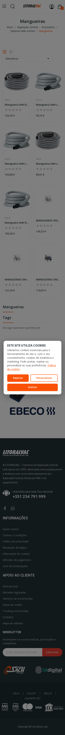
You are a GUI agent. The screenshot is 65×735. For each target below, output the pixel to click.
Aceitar (32, 387)
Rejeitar (18, 378)
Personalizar (44, 378)
